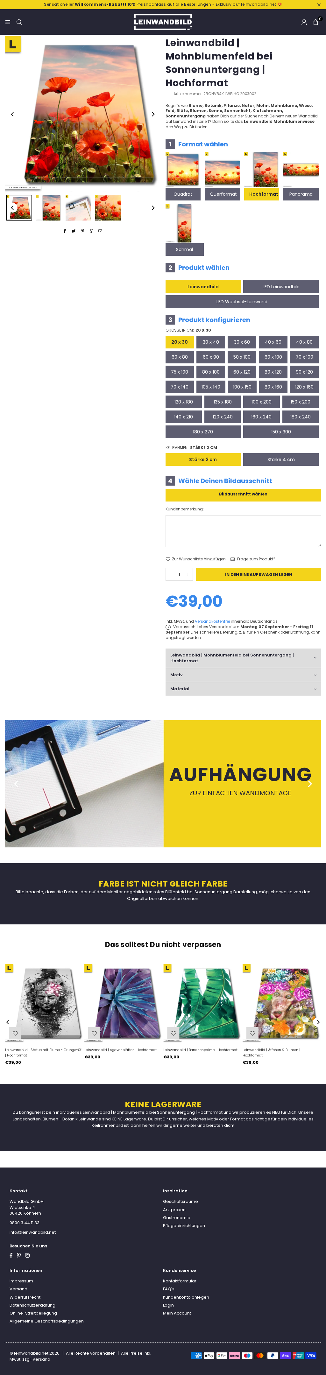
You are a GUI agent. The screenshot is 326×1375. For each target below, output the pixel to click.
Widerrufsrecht (25, 1297)
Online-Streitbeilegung (33, 1313)
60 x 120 (242, 372)
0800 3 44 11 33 (24, 1223)
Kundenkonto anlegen (186, 1297)
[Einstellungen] (304, 22)
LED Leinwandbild (281, 287)
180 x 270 (203, 432)
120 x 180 (183, 402)
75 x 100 (179, 372)
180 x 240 (300, 417)
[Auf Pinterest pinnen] (82, 231)
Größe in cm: (188, 330)
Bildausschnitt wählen (243, 494)
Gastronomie (176, 1218)
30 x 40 (211, 342)
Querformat (223, 194)
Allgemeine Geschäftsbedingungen (47, 1321)
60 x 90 (211, 357)
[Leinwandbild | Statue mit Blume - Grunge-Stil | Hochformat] (44, 1003)
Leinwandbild (203, 287)
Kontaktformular (179, 1281)
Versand (18, 1289)
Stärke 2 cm (203, 459)
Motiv (176, 675)
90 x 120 (304, 372)
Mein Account (177, 1313)
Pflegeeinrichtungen (184, 1226)
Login (168, 1305)
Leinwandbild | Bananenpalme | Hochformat (200, 1049)
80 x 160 (273, 387)
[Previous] (13, 114)
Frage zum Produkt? (255, 559)
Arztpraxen (174, 1210)
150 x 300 (281, 432)
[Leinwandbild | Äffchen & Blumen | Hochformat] (282, 1003)
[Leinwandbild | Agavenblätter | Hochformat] (123, 1003)
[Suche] (19, 22)
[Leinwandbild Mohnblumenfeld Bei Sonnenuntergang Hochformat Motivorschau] (48, 208)
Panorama (301, 194)
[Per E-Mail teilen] (100, 231)
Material (179, 689)
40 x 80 (304, 342)
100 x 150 (242, 387)
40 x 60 (273, 342)
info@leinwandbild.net (33, 1232)
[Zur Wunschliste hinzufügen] (252, 1033)
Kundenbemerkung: (185, 509)
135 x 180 (223, 402)
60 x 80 (180, 357)
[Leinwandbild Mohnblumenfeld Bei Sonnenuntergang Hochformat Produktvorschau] (19, 207)
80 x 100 (211, 372)
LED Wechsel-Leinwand (241, 301)
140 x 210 (183, 417)
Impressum (21, 1281)
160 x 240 (261, 417)
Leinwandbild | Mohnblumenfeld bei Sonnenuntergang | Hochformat (232, 658)
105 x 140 (211, 387)
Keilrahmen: (191, 447)
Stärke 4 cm (281, 459)
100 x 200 (262, 402)
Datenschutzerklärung (32, 1305)
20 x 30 (179, 342)
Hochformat (263, 194)
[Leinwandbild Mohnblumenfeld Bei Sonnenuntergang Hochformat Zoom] (108, 208)
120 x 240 (223, 417)
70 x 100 (304, 357)
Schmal (184, 249)
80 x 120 (273, 372)
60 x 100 (273, 357)
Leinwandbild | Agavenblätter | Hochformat (120, 1049)
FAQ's (168, 1289)
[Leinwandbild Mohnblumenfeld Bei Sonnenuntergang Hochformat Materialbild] (78, 208)
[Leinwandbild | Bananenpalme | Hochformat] (202, 1003)
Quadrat (183, 194)
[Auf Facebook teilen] (64, 231)
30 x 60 (242, 342)
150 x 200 (300, 402)
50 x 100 (242, 357)
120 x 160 (304, 387)
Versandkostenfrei (212, 621)
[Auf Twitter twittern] (73, 231)
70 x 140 (179, 387)
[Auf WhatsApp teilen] (91, 231)
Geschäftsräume (180, 1201)
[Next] (153, 114)
